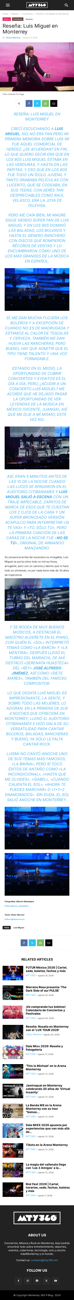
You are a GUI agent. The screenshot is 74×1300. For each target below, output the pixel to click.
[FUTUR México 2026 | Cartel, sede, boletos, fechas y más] (13, 973)
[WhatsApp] (45, 103)
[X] (37, 103)
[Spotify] (37, 1280)
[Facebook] (29, 103)
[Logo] (37, 1224)
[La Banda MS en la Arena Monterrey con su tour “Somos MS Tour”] (13, 1111)
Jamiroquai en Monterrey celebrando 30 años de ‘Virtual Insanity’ (48, 1089)
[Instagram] (27, 1280)
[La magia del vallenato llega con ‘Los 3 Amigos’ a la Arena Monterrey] (13, 1170)
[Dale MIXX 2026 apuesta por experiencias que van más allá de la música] (13, 1133)
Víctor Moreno (13, 37)
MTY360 (31, 975)
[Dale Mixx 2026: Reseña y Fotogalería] (13, 1052)
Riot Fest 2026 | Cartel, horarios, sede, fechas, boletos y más (48, 1187)
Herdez (13, 149)
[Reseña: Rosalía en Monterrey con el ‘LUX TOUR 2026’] (13, 1032)
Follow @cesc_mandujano (17, 906)
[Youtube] (55, 1280)
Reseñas (29, 19)
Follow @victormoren (15, 919)
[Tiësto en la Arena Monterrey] (13, 1151)
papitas (14, 169)
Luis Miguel (18, 927)
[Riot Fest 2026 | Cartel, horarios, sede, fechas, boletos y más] (13, 1190)
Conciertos (27, 13)
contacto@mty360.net (44, 1260)
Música (15, 13)
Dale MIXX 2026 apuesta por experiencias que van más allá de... (48, 1128)
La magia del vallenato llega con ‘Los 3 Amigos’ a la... (46, 1166)
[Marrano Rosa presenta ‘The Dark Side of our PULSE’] (13, 993)
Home (5, 13)
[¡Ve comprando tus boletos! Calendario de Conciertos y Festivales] (13, 1012)
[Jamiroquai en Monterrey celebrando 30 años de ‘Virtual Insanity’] (13, 1091)
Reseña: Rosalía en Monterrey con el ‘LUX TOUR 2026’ (47, 1028)
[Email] (53, 103)
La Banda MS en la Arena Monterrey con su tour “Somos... (43, 1109)
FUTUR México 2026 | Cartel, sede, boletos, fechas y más (46, 969)
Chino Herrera (33, 1034)
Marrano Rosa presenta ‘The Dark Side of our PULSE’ (46, 988)
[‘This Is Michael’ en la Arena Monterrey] (13, 1071)
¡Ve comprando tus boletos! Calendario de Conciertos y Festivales (46, 1010)
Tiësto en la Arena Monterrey (47, 1145)
